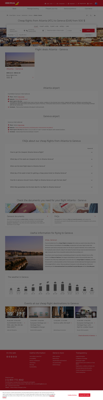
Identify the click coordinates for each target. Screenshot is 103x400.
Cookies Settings (72, 395)
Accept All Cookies (84, 395)
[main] (51, 395)
